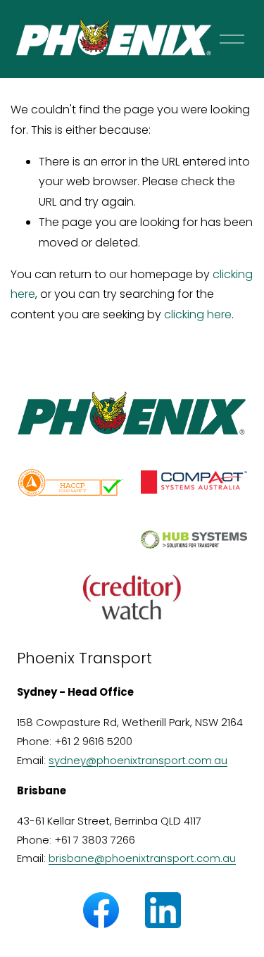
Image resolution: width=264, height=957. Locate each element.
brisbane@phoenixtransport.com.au (142, 858)
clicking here (198, 314)
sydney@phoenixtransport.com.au (138, 760)
